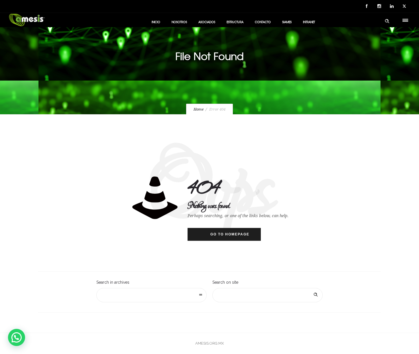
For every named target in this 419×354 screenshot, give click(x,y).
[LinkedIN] (391, 6)
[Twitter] (404, 6)
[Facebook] (366, 6)
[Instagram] (379, 6)
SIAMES (287, 22)
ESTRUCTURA (235, 22)
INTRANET (309, 22)
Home (199, 109)
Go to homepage (229, 234)
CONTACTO (263, 22)
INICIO (156, 22)
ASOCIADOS (206, 22)
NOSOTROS (179, 22)
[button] (16, 337)
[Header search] (387, 21)
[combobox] (151, 295)
